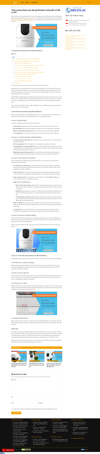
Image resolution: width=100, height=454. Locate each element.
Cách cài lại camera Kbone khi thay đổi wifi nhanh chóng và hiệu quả (19, 365)
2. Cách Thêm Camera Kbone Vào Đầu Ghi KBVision (27, 61)
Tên (12, 396)
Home (22, 2)
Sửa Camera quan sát (19, 7)
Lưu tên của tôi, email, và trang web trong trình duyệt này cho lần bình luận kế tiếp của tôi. (35, 409)
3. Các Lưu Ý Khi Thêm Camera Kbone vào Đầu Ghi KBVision (29, 72)
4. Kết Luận (17, 83)
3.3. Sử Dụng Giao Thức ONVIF (24, 78)
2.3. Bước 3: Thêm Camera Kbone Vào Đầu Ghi (27, 67)
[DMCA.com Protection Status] (84, 449)
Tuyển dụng (34, 2)
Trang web (40, 402)
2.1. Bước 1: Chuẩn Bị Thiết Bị (23, 63)
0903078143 (80, 438)
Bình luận (14, 379)
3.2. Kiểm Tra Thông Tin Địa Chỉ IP (24, 76)
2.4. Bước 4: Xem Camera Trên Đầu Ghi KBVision (28, 70)
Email (13, 402)
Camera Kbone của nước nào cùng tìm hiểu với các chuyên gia (36, 365)
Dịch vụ (27, 2)
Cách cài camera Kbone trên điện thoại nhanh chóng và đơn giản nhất (54, 365)
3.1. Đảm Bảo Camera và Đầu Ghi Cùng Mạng (27, 74)
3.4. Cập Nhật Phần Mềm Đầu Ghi (24, 80)
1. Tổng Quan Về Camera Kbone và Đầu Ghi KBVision (27, 59)
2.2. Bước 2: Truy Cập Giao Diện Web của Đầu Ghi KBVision (30, 65)
